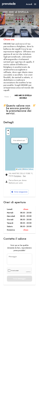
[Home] (9, 4)
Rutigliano (17, 176)
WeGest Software (28, 169)
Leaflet (19, 169)
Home (6, 96)
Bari (24, 176)
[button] (20, 147)
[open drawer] (35, 4)
